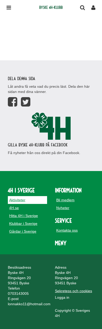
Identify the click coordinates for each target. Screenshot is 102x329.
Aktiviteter (17, 200)
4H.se (14, 208)
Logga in (62, 297)
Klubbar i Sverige (23, 223)
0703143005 (18, 293)
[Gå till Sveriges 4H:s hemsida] (51, 126)
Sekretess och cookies (73, 291)
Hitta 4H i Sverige (23, 216)
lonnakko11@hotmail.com (29, 304)
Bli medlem (65, 200)
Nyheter (62, 208)
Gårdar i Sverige (22, 231)
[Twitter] (25, 102)
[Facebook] (12, 102)
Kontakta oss (67, 230)
